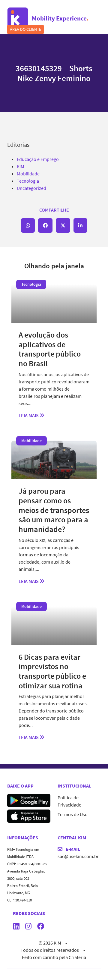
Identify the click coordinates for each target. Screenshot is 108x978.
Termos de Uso (73, 814)
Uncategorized (31, 188)
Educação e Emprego (38, 159)
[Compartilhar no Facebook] (45, 225)
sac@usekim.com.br (78, 856)
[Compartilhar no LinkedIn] (80, 225)
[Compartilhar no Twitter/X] (63, 225)
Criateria (77, 957)
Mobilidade (28, 174)
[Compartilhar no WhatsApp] (28, 225)
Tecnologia (28, 181)
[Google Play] (28, 800)
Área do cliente (25, 29)
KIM (20, 166)
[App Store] (28, 816)
